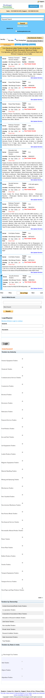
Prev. (10, 293)
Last (41, 293)
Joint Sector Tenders (8, 621)
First (1, 293)
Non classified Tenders (8, 625)
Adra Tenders (5, 662)
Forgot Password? (7, 349)
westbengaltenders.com (23, 31)
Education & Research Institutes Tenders (13, 617)
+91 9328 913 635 (15, 11)
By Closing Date (21, 40)
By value (11, 40)
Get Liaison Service (36, 78)
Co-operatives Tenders (8, 610)
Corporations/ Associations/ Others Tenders (14, 614)
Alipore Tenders (6, 670)
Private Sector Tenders (8, 629)
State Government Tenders (10, 637)
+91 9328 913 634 (33, 11)
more (40, 597)
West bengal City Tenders (10, 654)
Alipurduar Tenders (7, 677)
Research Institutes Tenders (10, 633)
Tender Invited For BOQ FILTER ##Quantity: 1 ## (16, 286)
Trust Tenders (6, 641)
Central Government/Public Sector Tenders (14, 606)
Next (33, 293)
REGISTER (33, 6)
